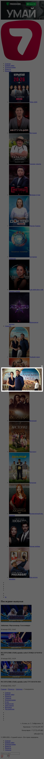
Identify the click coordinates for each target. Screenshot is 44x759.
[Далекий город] (22, 379)
